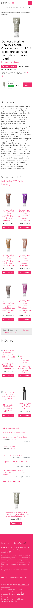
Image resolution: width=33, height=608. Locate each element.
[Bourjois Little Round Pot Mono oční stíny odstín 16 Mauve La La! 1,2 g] (8, 355)
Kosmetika (4, 12)
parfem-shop (7, 3)
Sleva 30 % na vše (9, 446)
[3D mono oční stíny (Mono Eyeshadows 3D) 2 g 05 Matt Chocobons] (8, 396)
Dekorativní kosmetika (14, 12)
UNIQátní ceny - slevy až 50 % (13, 455)
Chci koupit (9, 227)
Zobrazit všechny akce (12, 481)
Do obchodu (27, 85)
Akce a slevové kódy (11, 428)
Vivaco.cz (18, 466)
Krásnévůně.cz (17, 457)
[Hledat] (30, 7)
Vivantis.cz (18, 442)
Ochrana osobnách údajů (18, 578)
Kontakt (4, 578)
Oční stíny (4, 14)
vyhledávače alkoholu (9, 601)
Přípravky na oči (25, 12)
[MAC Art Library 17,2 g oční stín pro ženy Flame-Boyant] (25, 359)
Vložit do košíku (10, 66)
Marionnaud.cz (17, 451)
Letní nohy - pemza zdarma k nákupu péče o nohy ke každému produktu (15, 473)
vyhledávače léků (20, 594)
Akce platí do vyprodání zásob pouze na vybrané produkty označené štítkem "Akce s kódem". (15, 435)
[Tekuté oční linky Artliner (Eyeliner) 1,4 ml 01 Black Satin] (25, 393)
